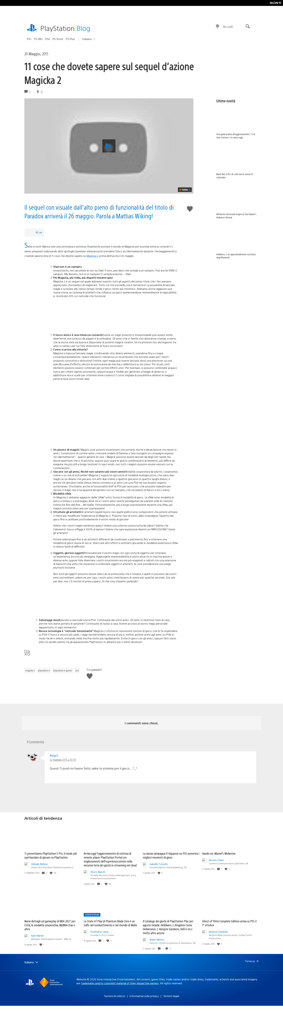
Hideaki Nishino (39, 863)
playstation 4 (44, 670)
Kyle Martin (37, 935)
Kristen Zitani (216, 859)
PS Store (58, 39)
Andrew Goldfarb (218, 931)
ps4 (77, 670)
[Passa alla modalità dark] (217, 26)
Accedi (228, 26)
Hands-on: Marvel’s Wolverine (219, 853)
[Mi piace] (51, 872)
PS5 (29, 39)
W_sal (39, 232)
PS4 (47, 39)
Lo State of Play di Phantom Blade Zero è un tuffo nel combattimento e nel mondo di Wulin (110, 923)
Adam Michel (157, 939)
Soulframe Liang (99, 931)
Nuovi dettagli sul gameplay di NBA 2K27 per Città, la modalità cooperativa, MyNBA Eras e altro (49, 925)
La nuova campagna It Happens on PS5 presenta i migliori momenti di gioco (171, 855)
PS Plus (70, 39)
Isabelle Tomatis (159, 863)
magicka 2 (30, 670)
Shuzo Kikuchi (97, 871)
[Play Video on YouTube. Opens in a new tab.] (185, 189)
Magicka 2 (92, 256)
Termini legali (171, 996)
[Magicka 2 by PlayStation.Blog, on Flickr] (101, 314)
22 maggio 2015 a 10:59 (63, 759)
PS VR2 (38, 39)
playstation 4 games (62, 670)
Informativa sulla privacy (144, 996)
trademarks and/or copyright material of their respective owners (120, 983)
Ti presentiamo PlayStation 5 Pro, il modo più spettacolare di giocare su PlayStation (50, 855)
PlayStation (65, 27)
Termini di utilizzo (114, 996)
